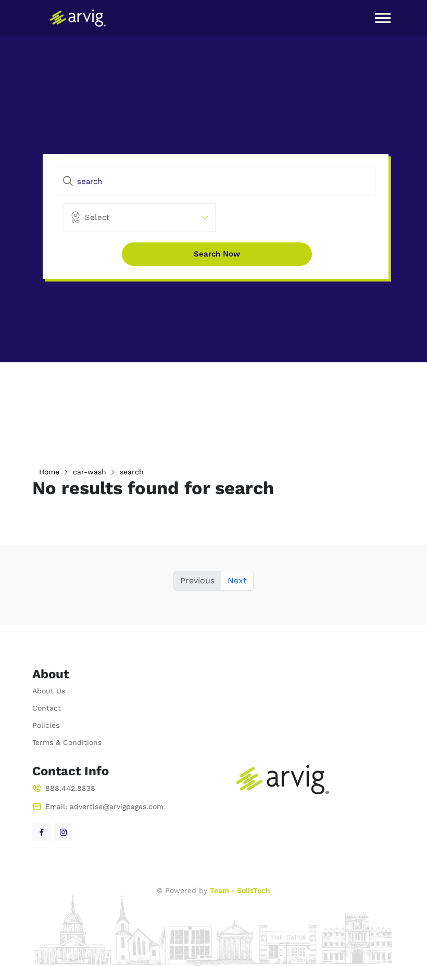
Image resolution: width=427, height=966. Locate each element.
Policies (45, 725)
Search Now (217, 254)
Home (49, 472)
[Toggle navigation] (383, 18)
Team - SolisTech (240, 890)
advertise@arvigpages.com (117, 806)
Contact (46, 708)
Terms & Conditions (67, 742)
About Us (48, 691)
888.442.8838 (70, 788)
